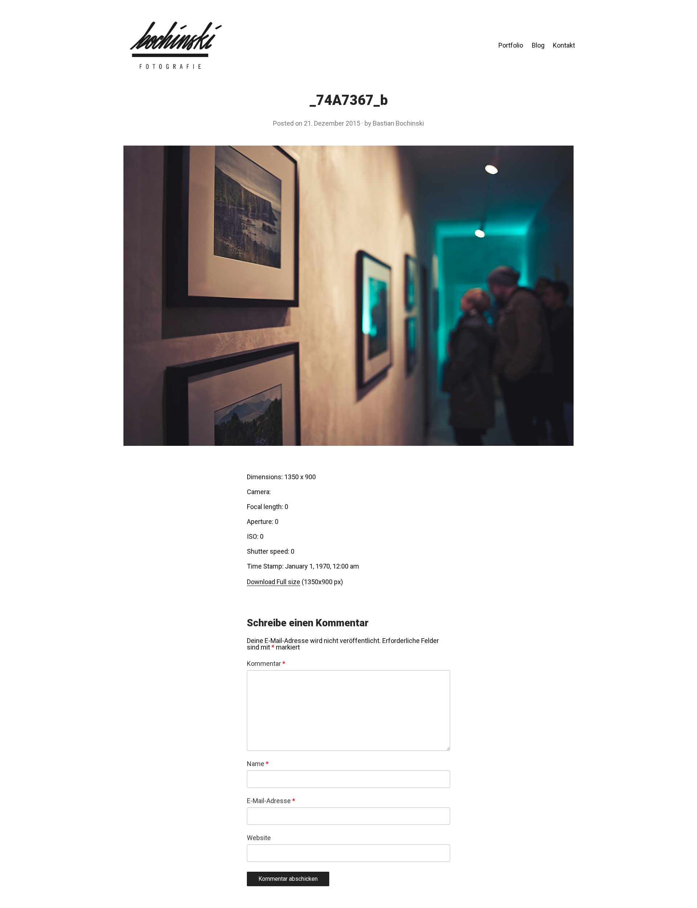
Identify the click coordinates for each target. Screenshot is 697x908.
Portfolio (510, 45)
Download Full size (273, 582)
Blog (538, 45)
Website (259, 838)
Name (258, 764)
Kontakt (564, 45)
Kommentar (266, 663)
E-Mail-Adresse (271, 801)
